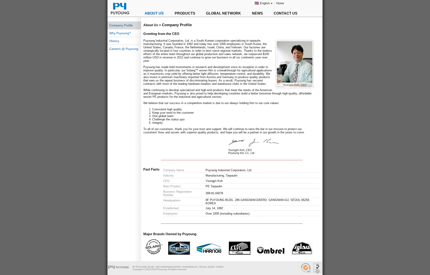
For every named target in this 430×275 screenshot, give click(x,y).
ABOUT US (154, 13)
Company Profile (121, 25)
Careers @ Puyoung (123, 49)
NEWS (257, 13)
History (114, 41)
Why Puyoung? (120, 33)
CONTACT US (285, 13)
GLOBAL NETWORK (223, 13)
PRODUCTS (185, 13)
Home (280, 3)
